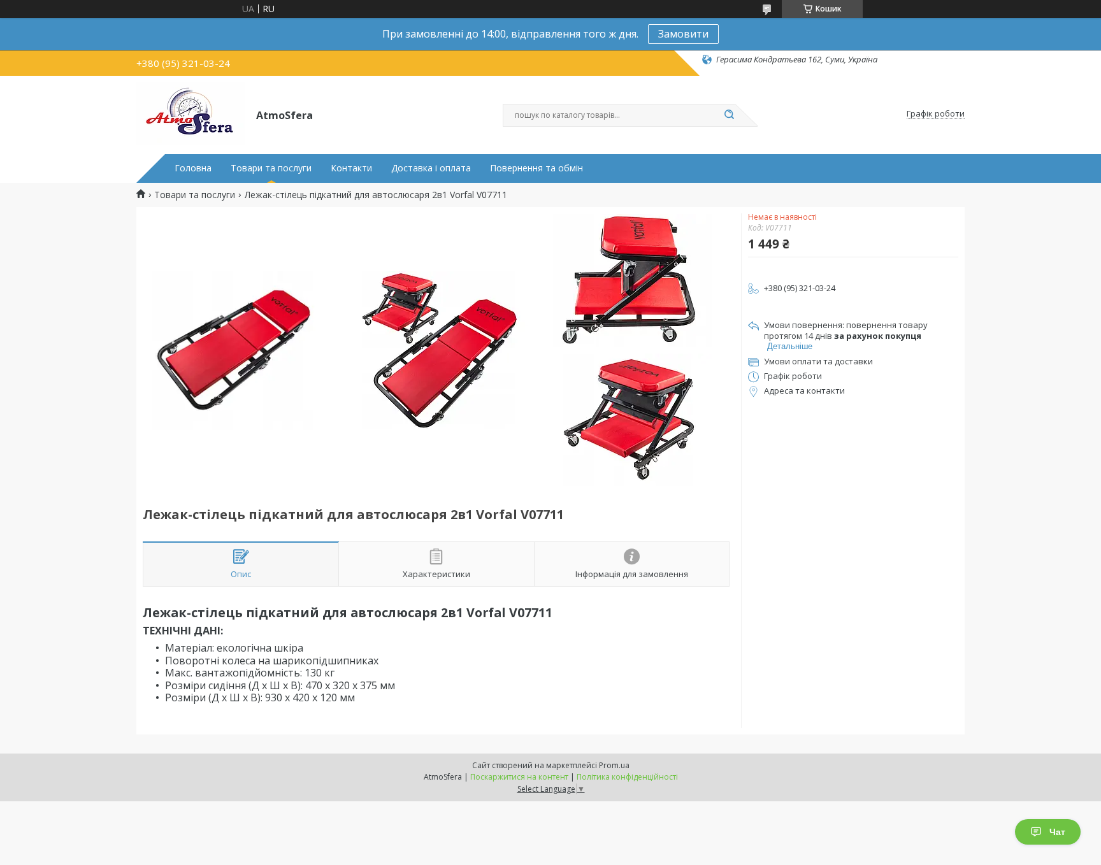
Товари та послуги (271, 168)
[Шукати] (729, 115)
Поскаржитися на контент (519, 776)
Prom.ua (614, 765)
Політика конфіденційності (627, 776)
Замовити (683, 34)
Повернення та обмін (536, 168)
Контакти (351, 168)
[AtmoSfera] (190, 114)
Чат (1057, 832)
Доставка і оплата (431, 168)
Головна (193, 168)
